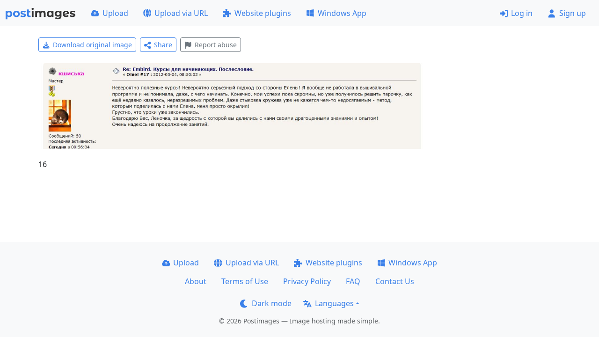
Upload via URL (181, 13)
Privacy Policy (307, 281)
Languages (334, 303)
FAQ (353, 281)
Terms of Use (244, 281)
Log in (522, 13)
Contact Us (394, 281)
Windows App (342, 13)
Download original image (92, 44)
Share (163, 44)
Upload (115, 13)
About (195, 281)
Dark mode (272, 303)
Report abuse (216, 44)
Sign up (572, 13)
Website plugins (262, 13)
